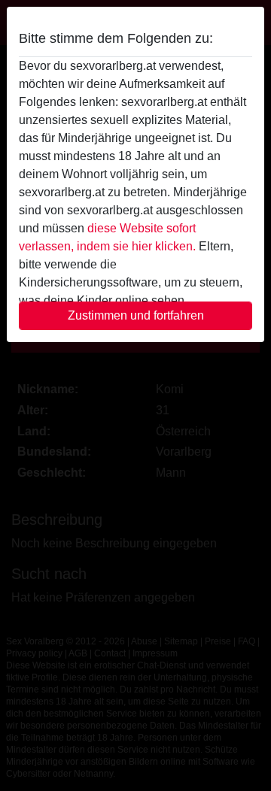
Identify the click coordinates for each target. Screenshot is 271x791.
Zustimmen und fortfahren (136, 315)
